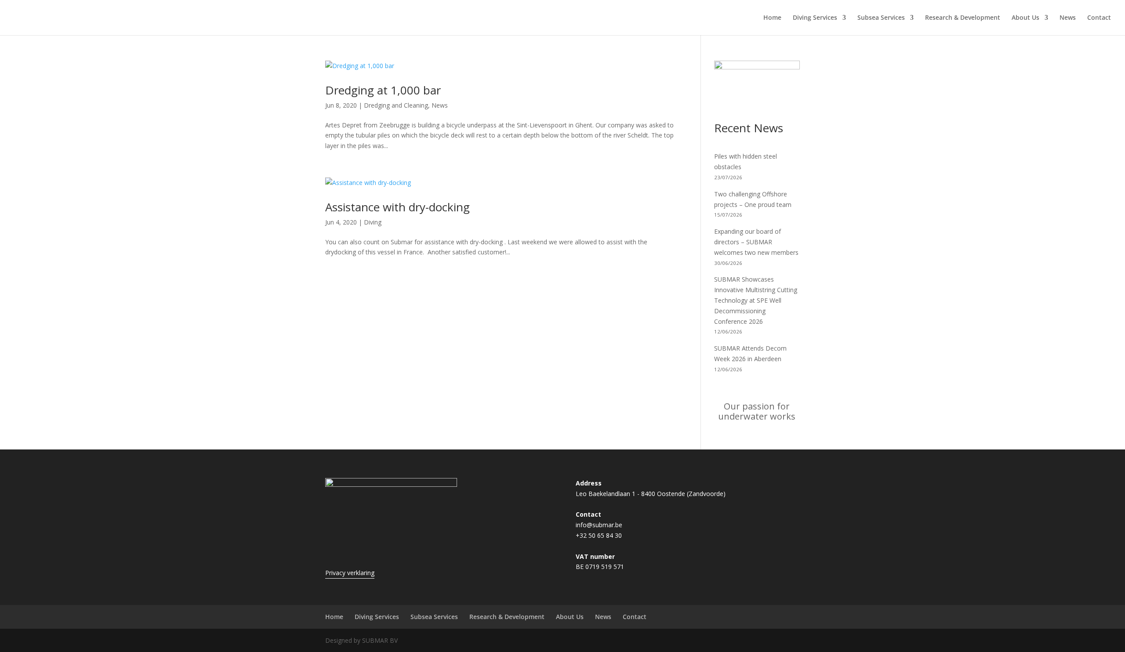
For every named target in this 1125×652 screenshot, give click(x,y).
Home (772, 18)
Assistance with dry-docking (397, 207)
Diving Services (815, 18)
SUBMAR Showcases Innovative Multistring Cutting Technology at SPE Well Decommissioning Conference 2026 (755, 300)
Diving (372, 222)
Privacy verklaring (349, 573)
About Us (1025, 18)
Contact (1099, 18)
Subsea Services (881, 18)
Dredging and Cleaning (396, 105)
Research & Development (962, 18)
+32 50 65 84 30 (599, 535)
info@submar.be (599, 525)
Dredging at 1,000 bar (383, 90)
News (1068, 18)
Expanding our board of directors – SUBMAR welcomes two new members (756, 242)
